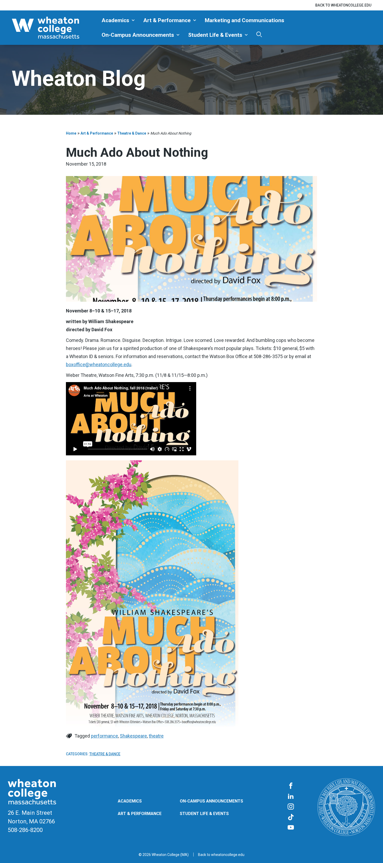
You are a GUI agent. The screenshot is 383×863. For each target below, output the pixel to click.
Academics (115, 20)
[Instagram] (291, 807)
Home (71, 133)
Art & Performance (167, 20)
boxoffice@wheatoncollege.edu (98, 364)
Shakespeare (133, 736)
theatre (156, 736)
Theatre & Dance (131, 133)
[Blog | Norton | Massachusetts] (55, 28)
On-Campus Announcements (138, 35)
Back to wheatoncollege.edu (343, 5)
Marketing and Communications (244, 20)
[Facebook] (291, 786)
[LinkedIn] (291, 796)
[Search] (259, 34)
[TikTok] (291, 817)
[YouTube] (291, 828)
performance (104, 736)
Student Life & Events (215, 35)
